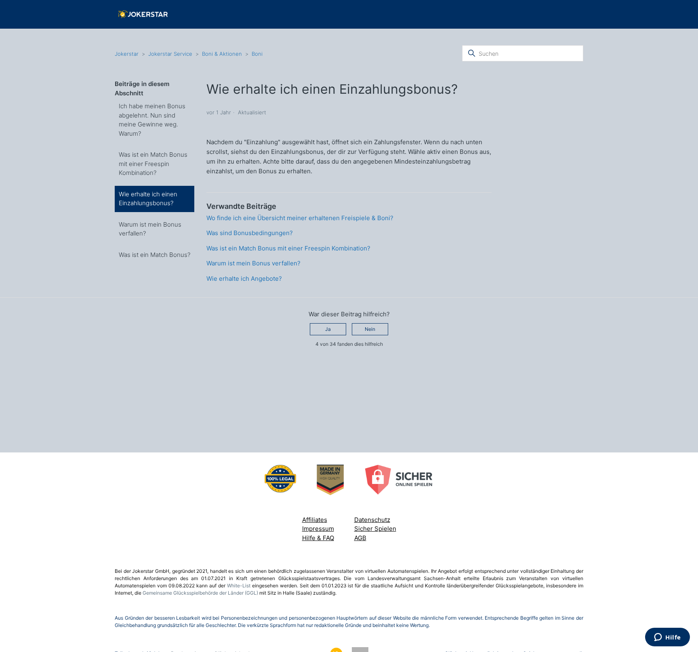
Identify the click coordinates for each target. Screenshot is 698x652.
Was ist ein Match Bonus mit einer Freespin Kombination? (153, 164)
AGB (360, 538)
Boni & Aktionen (222, 53)
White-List (238, 586)
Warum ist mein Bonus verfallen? (150, 229)
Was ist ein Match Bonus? (154, 255)
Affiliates (314, 520)
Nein (370, 329)
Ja (328, 329)
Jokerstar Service (170, 53)
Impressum (318, 528)
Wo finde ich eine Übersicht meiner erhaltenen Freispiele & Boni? (299, 218)
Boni (257, 53)
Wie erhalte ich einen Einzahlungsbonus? (148, 198)
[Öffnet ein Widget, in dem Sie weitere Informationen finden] (667, 638)
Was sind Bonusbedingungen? (249, 233)
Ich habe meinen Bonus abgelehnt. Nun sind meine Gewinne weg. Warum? (152, 119)
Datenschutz (372, 520)
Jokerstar (127, 53)
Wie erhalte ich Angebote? (244, 278)
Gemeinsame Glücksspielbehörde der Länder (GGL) (200, 593)
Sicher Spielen (375, 528)
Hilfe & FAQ (318, 538)
